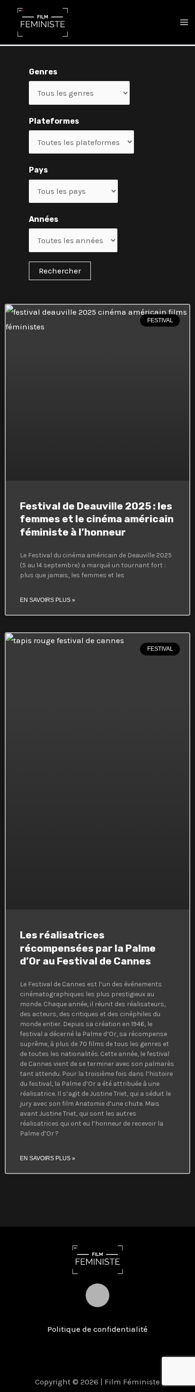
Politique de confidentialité (97, 1329)
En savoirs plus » (47, 600)
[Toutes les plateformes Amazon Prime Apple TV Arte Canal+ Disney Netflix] (81, 142)
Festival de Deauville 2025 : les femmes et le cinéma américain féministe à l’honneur (97, 519)
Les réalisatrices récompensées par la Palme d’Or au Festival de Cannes (88, 948)
